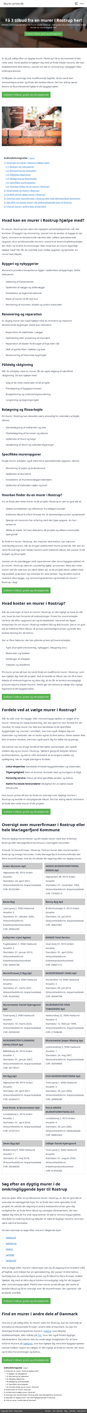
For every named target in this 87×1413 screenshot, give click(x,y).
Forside (48, 1411)
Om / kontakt (57, 1411)
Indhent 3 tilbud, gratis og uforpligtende (43, 34)
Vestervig (11, 1260)
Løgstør (10, 1254)
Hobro (9, 1249)
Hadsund (11, 1237)
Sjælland (27, 1343)
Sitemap (72, 1411)
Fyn (40, 1335)
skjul (32, 158)
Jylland (47, 1331)
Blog (66, 1411)
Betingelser (81, 1411)
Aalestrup (11, 1243)
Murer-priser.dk (14, 3)
